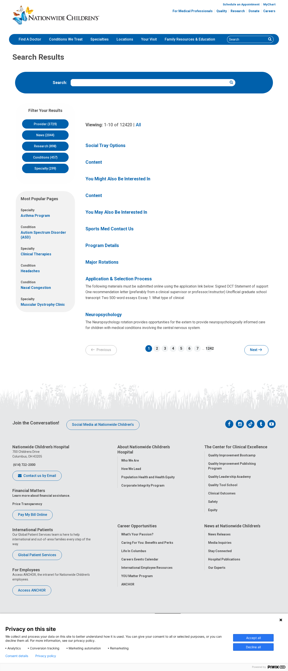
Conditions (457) (45, 157)
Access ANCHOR (32, 590)
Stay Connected (220, 551)
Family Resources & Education (190, 39)
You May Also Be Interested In (116, 212)
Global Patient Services (37, 555)
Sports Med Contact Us (110, 228)
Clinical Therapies (36, 254)
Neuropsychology (104, 314)
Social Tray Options (106, 145)
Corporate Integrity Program (142, 485)
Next (254, 350)
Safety (213, 501)
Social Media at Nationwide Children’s (103, 424)
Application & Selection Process (119, 278)
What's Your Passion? (137, 534)
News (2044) (45, 135)
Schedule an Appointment (241, 4)
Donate (254, 11)
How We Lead (131, 469)
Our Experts (216, 567)
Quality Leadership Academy (229, 476)
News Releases (219, 534)
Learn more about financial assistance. (41, 495)
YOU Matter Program (137, 576)
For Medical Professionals (193, 11)
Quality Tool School (222, 485)
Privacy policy (45, 656)
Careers (269, 11)
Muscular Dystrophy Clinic (43, 304)
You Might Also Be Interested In (118, 178)
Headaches (30, 271)
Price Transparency (27, 504)
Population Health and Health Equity (148, 477)
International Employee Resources (147, 567)
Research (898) (45, 146)
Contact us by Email (39, 476)
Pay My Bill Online (32, 514)
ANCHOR (127, 584)
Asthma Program (35, 215)
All (138, 124)
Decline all (253, 647)
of (118, 124)
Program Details (102, 245)
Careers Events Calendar (139, 559)
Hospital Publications (224, 559)
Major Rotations (102, 262)
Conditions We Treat (66, 39)
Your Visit (149, 39)
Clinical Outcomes (222, 493)
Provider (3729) (45, 124)
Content (94, 162)
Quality (221, 11)
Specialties (99, 39)
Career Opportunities (137, 526)
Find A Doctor (30, 39)
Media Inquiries (220, 542)
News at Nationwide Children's (232, 526)
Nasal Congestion (36, 288)
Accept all (253, 638)
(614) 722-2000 (23, 465)
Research (238, 11)
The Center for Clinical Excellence (235, 446)
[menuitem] (30, 39)
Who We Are (130, 460)
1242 (209, 348)
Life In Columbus (133, 551)
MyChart (269, 4)
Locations (125, 39)
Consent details (16, 656)
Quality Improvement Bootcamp (231, 455)
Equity (212, 510)
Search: (60, 82)
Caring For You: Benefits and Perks (147, 542)
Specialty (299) (45, 168)
